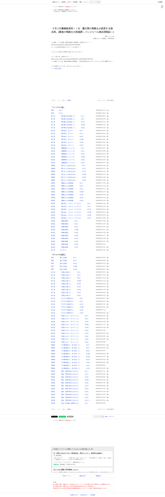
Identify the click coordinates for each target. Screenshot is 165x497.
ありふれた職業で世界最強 (66, 469)
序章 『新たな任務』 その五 (64, 269)
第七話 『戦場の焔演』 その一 (64, 221)
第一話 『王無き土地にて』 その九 (66, 295)
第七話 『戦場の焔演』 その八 (64, 241)
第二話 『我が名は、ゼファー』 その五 (67, 142)
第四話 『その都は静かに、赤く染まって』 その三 (70, 350)
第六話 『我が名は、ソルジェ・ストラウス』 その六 (71, 218)
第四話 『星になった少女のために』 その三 (68, 171)
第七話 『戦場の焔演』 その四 (64, 229)
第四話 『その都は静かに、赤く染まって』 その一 (70, 345)
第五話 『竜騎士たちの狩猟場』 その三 (67, 189)
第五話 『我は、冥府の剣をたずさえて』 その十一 (70, 400)
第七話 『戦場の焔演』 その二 (64, 224)
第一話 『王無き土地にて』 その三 (66, 278)
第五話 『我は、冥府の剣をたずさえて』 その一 (70, 371)
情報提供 (98, 476)
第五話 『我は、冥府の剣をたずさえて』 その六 (70, 385)
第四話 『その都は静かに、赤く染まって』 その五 (70, 356)
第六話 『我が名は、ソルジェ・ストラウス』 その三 (71, 209)
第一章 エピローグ (59, 250)
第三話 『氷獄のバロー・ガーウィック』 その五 (70, 327)
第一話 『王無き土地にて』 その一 (66, 272)
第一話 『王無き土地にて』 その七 (66, 289)
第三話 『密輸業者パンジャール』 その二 (68, 151)
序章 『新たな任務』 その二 (64, 260)
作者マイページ (67, 476)
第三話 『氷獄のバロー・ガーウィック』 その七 (70, 333)
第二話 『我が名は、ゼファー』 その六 (67, 145)
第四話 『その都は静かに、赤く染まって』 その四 (70, 353)
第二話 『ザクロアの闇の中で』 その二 (67, 301)
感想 (80, 2)
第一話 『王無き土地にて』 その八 (66, 292)
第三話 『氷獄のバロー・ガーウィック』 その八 (70, 336)
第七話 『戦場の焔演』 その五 (64, 232)
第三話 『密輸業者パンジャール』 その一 (68, 148)
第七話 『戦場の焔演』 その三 (64, 226)
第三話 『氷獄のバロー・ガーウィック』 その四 (70, 324)
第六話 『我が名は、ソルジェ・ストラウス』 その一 (71, 203)
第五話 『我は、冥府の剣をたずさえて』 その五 (70, 383)
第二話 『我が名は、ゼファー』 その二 (67, 133)
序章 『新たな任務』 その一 (64, 257)
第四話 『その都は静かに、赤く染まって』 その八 (70, 365)
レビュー (86, 2)
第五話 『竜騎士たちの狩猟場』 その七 (67, 200)
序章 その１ (57, 110)
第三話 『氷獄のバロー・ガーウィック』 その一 (70, 316)
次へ (64, 100)
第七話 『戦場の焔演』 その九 (64, 244)
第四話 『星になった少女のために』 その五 (68, 177)
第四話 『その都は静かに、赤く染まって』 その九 (70, 368)
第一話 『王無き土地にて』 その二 (66, 275)
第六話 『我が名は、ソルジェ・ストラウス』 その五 (71, 215)
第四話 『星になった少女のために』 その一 (68, 165)
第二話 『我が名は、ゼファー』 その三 (67, 136)
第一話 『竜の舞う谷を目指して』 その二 (68, 119)
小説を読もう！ (84, 495)
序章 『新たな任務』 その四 (64, 266)
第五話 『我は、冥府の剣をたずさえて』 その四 (70, 380)
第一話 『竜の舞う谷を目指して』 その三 (68, 122)
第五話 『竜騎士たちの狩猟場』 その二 (67, 186)
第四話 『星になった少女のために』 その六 (68, 180)
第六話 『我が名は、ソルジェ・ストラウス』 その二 (71, 206)
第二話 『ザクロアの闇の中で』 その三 (67, 304)
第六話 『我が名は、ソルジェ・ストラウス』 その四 (71, 212)
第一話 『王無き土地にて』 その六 (66, 286)
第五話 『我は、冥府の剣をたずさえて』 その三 (70, 377)
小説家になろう (56, 2)
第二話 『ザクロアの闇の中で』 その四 (67, 307)
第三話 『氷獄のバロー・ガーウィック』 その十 (70, 342)
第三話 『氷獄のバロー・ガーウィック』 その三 (70, 321)
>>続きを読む (58, 68)
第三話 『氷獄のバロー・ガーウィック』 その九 (70, 339)
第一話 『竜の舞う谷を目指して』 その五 (68, 127)
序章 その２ (57, 113)
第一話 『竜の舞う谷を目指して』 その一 (68, 116)
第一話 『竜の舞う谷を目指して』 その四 (68, 124)
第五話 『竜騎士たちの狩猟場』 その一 (67, 183)
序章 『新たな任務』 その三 (64, 263)
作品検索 (63, 2)
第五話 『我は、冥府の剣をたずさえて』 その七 (70, 388)
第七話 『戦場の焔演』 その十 (64, 247)
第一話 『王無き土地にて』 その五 (66, 283)
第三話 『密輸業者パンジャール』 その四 (68, 157)
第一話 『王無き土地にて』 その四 (66, 281)
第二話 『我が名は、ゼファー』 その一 (67, 130)
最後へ (69, 100)
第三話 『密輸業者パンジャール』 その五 (68, 159)
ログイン (69, 2)
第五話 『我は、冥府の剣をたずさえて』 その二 (70, 374)
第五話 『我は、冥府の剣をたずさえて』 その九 (70, 394)
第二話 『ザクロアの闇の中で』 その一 (67, 298)
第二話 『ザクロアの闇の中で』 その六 (67, 313)
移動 (67, 9)
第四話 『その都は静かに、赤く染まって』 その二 (70, 348)
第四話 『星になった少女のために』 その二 (68, 168)
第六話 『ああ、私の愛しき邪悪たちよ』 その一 (70, 403)
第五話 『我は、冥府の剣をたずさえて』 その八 (70, 391)
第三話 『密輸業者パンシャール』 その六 (68, 162)
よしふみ (111, 36)
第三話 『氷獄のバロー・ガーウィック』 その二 (70, 318)
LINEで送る (62, 416)
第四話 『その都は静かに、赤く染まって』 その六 (70, 359)
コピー (70, 416)
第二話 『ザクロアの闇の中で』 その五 (67, 310)
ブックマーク (110, 416)
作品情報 (75, 2)
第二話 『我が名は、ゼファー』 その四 (67, 139)
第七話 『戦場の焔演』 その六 (64, 235)
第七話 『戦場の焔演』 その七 (64, 238)
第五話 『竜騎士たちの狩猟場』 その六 (67, 197)
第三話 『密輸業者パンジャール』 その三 (68, 154)
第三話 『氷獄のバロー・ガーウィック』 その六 (70, 330)
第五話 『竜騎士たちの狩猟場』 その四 (67, 191)
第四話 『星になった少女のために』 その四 (68, 174)
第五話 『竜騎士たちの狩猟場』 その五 (67, 194)
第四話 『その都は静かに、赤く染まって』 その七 (70, 362)
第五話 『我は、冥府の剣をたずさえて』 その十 (70, 397)
